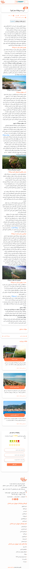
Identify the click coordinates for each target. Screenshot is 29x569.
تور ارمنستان (23, 541)
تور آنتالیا (24, 509)
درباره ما (24, 562)
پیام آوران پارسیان (11, 567)
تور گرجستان (23, 526)
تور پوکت (24, 516)
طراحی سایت (19, 567)
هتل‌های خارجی (23, 549)
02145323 (23, 497)
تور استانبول (24, 506)
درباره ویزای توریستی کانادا (21, 557)
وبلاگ (25, 554)
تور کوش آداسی (23, 531)
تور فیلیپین (24, 536)
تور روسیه (24, 539)
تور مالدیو (24, 521)
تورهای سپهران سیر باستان (21, 552)
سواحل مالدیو (23, 336)
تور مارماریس (23, 529)
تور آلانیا (24, 534)
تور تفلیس (24, 514)
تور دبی (24, 511)
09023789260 (10, 497)
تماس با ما (24, 559)
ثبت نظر (14, 464)
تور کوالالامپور (23, 519)
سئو (15, 567)
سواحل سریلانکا (6, 135)
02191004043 (20, 2)
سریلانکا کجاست (14, 228)
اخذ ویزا (24, 547)
